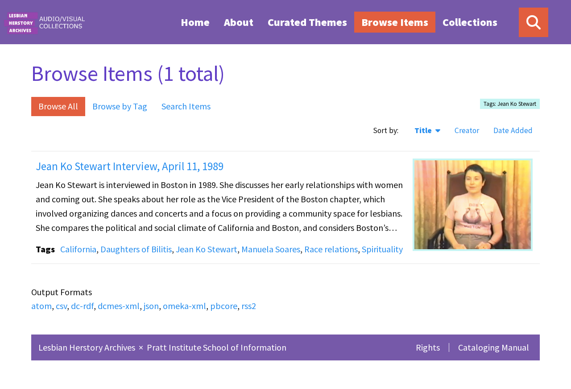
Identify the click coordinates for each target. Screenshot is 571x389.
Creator (467, 130)
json (151, 305)
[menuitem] (195, 22)
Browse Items (394, 22)
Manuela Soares (270, 249)
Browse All (58, 106)
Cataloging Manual (493, 347)
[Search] (533, 22)
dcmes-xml (119, 305)
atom (41, 305)
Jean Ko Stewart (206, 249)
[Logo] (44, 22)
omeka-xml (184, 305)
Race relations (331, 249)
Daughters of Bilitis (136, 249)
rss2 (248, 305)
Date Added (513, 130)
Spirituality (382, 249)
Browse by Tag (119, 106)
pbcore (223, 305)
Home (195, 22)
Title (424, 130)
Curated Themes (307, 22)
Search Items (186, 106)
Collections (470, 22)
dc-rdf (82, 305)
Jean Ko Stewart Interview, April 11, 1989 (129, 166)
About (238, 22)
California (78, 249)
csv (61, 305)
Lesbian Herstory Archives (87, 347)
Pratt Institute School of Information (216, 347)
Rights (428, 347)
